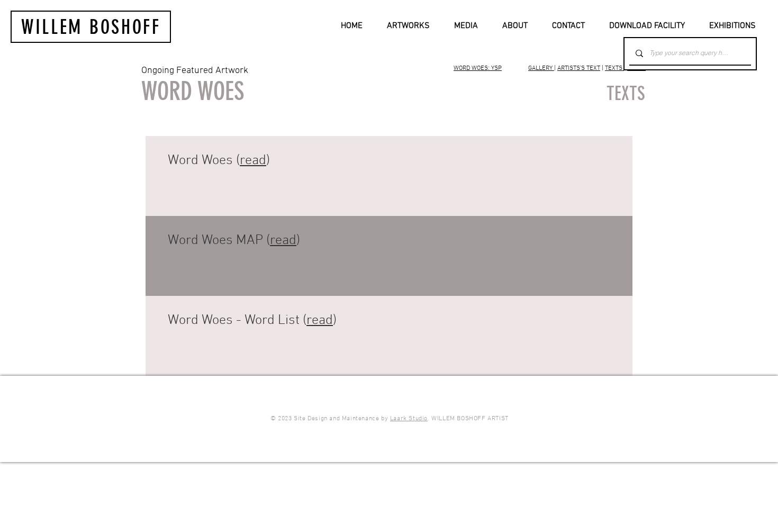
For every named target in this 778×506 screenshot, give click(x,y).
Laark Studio (409, 418)
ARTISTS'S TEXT (578, 68)
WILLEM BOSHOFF (91, 27)
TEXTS (614, 68)
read (253, 160)
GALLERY (541, 68)
